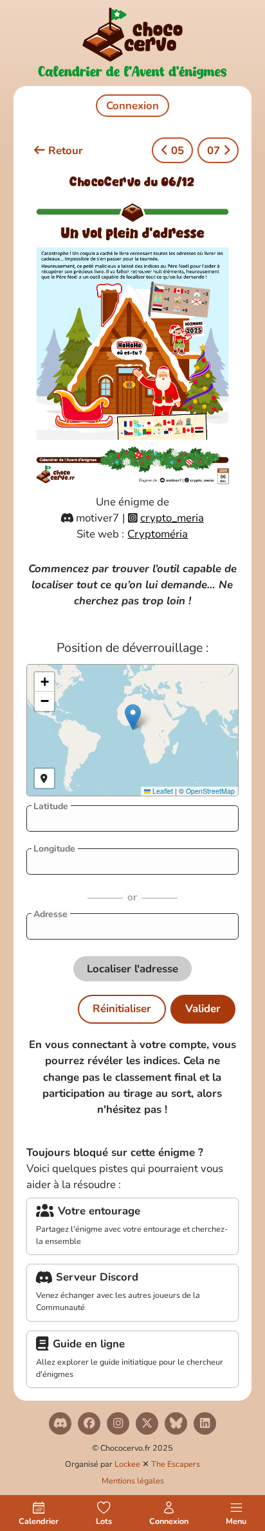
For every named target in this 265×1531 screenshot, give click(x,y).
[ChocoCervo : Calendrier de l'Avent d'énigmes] (132, 43)
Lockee (127, 1463)
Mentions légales (133, 1480)
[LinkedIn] (205, 1423)
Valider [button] (203, 1008)
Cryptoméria (157, 534)
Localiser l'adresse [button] (132, 968)
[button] (133, 717)
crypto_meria (172, 518)
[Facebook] (89, 1423)
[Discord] (60, 1423)
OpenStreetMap (210, 791)
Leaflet (162, 791)
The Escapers (175, 1463)
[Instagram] (118, 1423)
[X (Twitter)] (147, 1423)
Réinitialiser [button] (122, 1008)
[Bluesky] (176, 1423)
